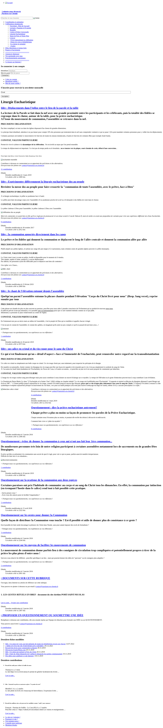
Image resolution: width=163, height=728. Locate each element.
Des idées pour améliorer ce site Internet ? (19, 656)
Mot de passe (5, 73)
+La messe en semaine (18, 44)
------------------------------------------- (17, 52)
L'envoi (12, 38)
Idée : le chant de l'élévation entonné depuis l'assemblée (32, 291)
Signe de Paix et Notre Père (19, 36)
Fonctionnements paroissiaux (15, 58)
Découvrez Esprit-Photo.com (15, 650)
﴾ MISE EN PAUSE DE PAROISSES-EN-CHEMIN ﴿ (24, 646)
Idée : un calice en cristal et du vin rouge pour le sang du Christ (37, 348)
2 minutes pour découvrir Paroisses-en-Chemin (11, 12)
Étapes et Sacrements (12, 50)
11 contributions (6, 169)
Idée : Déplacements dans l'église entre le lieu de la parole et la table (39, 107)
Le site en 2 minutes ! (12, 717)
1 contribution (6, 336)
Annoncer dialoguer (12, 54)
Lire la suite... (5, 603)
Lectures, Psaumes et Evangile (20, 28)
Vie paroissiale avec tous (14, 56)
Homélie (13, 30)
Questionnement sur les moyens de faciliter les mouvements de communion (43, 545)
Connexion (5, 75)
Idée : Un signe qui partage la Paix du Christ (20, 652)
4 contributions (36, 395)
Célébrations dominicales (14, 24)
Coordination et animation (14, 22)
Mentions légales (11, 725)
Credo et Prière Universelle (19, 32)
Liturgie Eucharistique (17, 34)
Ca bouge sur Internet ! (13, 62)
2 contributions (6, 278)
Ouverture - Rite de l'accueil (19, 26)
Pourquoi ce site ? (11, 719)
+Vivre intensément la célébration (21, 40)
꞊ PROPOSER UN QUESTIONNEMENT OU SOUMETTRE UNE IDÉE (42, 615)
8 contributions (36, 429)
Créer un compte (11, 79)
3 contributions (6, 532)
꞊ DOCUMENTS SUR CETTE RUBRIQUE (25, 578)
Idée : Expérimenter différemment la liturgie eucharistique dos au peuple (42, 181)
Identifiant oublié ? (11, 81)
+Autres (12, 46)
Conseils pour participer (13, 723)
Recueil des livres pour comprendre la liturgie (21, 648)
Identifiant (4, 71)
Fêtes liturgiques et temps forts (16, 48)
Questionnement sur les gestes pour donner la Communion (34, 515)
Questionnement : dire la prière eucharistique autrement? (64, 407)
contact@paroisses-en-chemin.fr (33, 165)
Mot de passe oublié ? (13, 83)
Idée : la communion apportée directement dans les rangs (33, 234)
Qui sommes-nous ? (12, 721)
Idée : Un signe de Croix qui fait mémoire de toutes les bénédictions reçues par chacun (35, 644)
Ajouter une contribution (19, 603)
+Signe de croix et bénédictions (21, 42)
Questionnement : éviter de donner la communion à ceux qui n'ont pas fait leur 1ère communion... (56, 441)
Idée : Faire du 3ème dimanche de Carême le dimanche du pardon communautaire (33, 654)
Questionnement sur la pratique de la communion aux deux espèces (39, 480)
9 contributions (6, 222)
